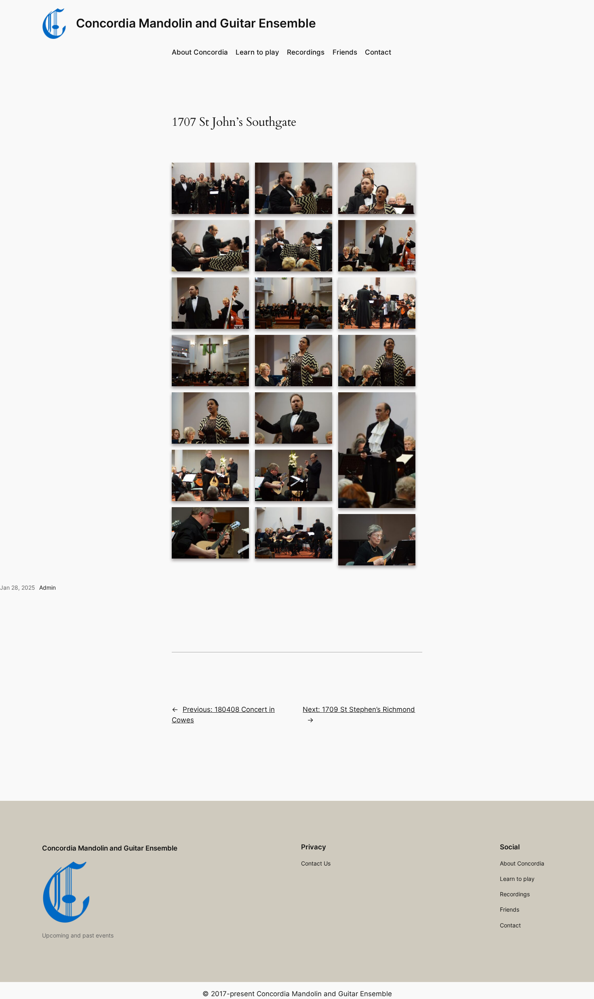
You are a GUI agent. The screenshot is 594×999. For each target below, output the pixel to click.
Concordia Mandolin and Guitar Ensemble (196, 23)
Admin (47, 587)
